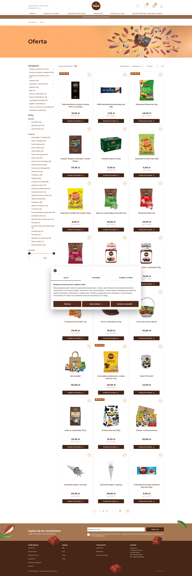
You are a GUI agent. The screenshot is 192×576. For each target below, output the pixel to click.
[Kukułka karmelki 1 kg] (75, 253)
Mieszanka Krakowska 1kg (146, 104)
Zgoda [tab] (66, 277)
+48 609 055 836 (43, 6)
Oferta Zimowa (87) (38, 199)
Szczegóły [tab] (96, 277)
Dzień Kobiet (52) (37, 148)
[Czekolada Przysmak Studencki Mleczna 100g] (146, 471)
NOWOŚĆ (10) (36, 122)
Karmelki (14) (36, 235)
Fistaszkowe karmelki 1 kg (75, 322)
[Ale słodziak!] (75, 362)
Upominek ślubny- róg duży (111, 485)
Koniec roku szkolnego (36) (41, 161)
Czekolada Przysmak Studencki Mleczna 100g (147, 486)
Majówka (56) (36, 178)
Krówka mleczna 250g (111, 430)
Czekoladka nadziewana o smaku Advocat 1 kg (111, 377)
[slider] (29, 253)
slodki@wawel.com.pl (34, 8)
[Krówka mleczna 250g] (111, 416)
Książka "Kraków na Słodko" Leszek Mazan (75, 160)
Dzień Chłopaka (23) (38, 141)
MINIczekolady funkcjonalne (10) (43, 212)
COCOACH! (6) (36, 209)
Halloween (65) (36, 202)
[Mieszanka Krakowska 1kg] (146, 90)
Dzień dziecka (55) (37, 144)
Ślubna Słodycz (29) (38, 245)
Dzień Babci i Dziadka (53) (40, 137)
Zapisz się (155, 529)
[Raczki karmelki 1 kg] (146, 199)
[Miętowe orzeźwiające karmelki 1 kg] (111, 199)
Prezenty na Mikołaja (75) (40, 168)
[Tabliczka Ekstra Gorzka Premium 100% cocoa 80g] (75, 90)
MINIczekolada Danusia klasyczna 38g (111, 105)
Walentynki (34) (37, 171)
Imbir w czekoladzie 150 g (75, 430)
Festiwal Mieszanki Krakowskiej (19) (42, 227)
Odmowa (67, 304)
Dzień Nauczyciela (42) (39, 154)
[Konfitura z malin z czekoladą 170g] (111, 253)
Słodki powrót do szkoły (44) (41, 195)
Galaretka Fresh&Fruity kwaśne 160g (75, 213)
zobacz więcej (100, 536)
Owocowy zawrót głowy (146, 322)
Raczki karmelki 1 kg (146, 213)
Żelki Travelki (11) (37, 241)
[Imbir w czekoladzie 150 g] (75, 416)
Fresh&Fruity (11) (37, 231)
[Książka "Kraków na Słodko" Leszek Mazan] (75, 145)
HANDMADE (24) (37, 129)
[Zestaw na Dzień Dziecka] (146, 416)
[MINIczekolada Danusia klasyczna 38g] (111, 90)
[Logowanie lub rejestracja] (161, 6)
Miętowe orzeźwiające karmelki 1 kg (111, 213)
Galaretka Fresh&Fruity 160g (146, 159)
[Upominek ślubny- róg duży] (111, 471)
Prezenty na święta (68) (39, 182)
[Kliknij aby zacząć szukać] (138, 6)
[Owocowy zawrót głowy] (146, 308)
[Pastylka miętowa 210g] (111, 145)
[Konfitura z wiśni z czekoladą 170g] (146, 253)
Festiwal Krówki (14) (38, 192)
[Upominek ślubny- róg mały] (75, 471)
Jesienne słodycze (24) (39, 206)
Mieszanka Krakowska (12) (40, 188)
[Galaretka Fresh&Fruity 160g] (146, 145)
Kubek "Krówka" (146, 376)
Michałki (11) (35, 223)
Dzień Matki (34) (37, 151)
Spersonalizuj (95, 304)
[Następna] (127, 511)
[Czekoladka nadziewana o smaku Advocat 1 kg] (111, 362)
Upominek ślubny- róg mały (75, 485)
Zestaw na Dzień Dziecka (146, 430)
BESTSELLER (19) (37, 125)
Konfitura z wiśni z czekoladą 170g (147, 267)
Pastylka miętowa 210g (111, 159)
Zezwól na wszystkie (124, 304)
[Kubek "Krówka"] (146, 362)
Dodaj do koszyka (74, 121)
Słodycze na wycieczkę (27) (41, 238)
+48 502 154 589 (32, 6)
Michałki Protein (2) (38, 216)
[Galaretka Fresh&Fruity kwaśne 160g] (75, 199)
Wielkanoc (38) (36, 175)
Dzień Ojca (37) (36, 158)
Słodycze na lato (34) (38, 185)
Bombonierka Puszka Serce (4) (42, 219)
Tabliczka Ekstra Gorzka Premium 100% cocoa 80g (75, 105)
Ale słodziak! (75, 376)
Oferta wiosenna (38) (39, 165)
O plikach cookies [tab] (126, 277)
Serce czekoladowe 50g (111, 322)
